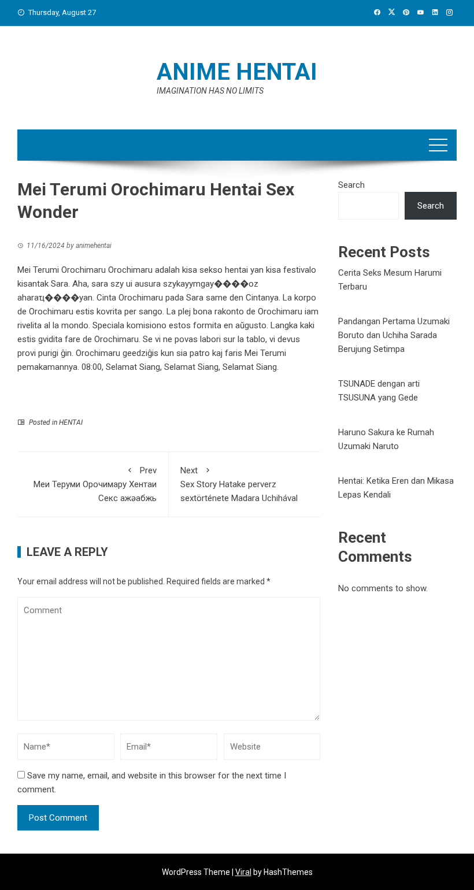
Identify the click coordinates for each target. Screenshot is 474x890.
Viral (243, 872)
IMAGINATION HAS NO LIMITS (210, 90)
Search (351, 185)
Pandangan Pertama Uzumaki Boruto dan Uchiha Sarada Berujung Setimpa (394, 335)
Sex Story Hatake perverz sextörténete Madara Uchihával (239, 484)
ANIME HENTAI (237, 72)
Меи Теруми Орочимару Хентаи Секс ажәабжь (95, 484)
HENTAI (71, 422)
